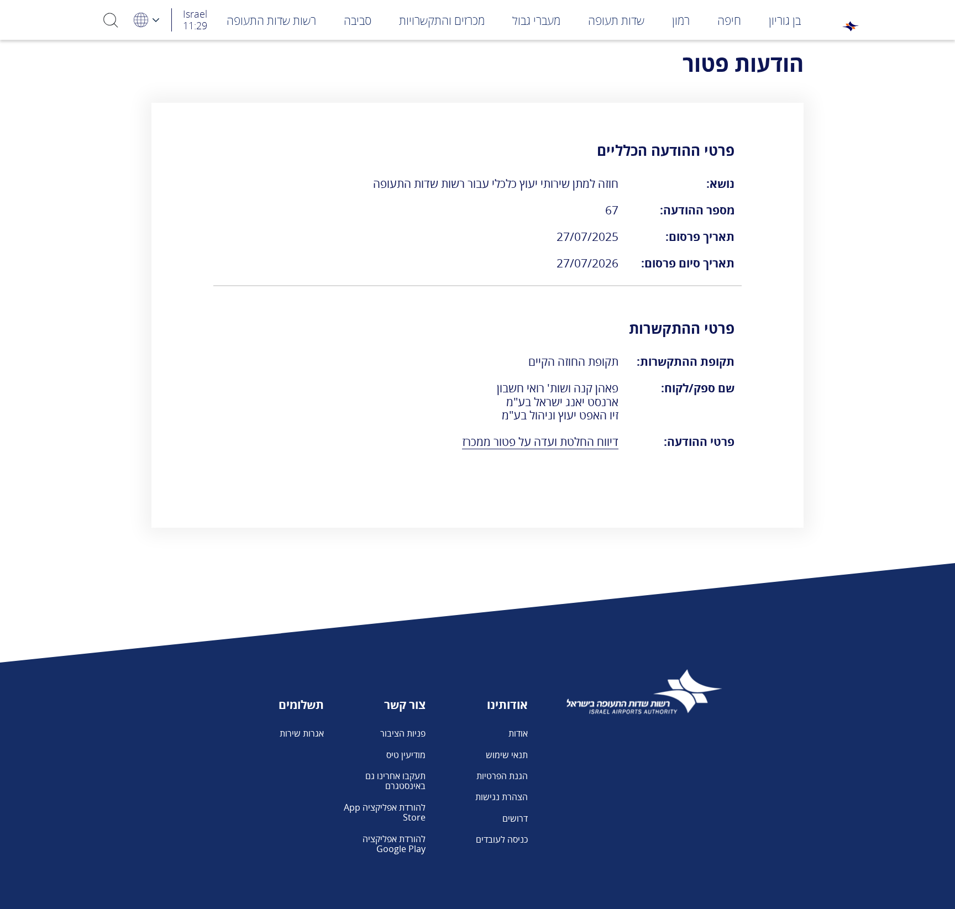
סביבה (357, 20)
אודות (518, 733)
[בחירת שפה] (146, 19)
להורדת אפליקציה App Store (385, 812)
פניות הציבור (403, 733)
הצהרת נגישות (501, 797)
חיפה (729, 20)
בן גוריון (785, 20)
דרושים (515, 818)
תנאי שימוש (507, 755)
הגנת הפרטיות (502, 776)
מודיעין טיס (406, 755)
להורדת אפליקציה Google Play (394, 844)
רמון (681, 20)
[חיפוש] (111, 19)
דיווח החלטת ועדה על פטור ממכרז (540, 441)
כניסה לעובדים (502, 839)
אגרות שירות (302, 733)
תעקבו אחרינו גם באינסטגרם (395, 781)
